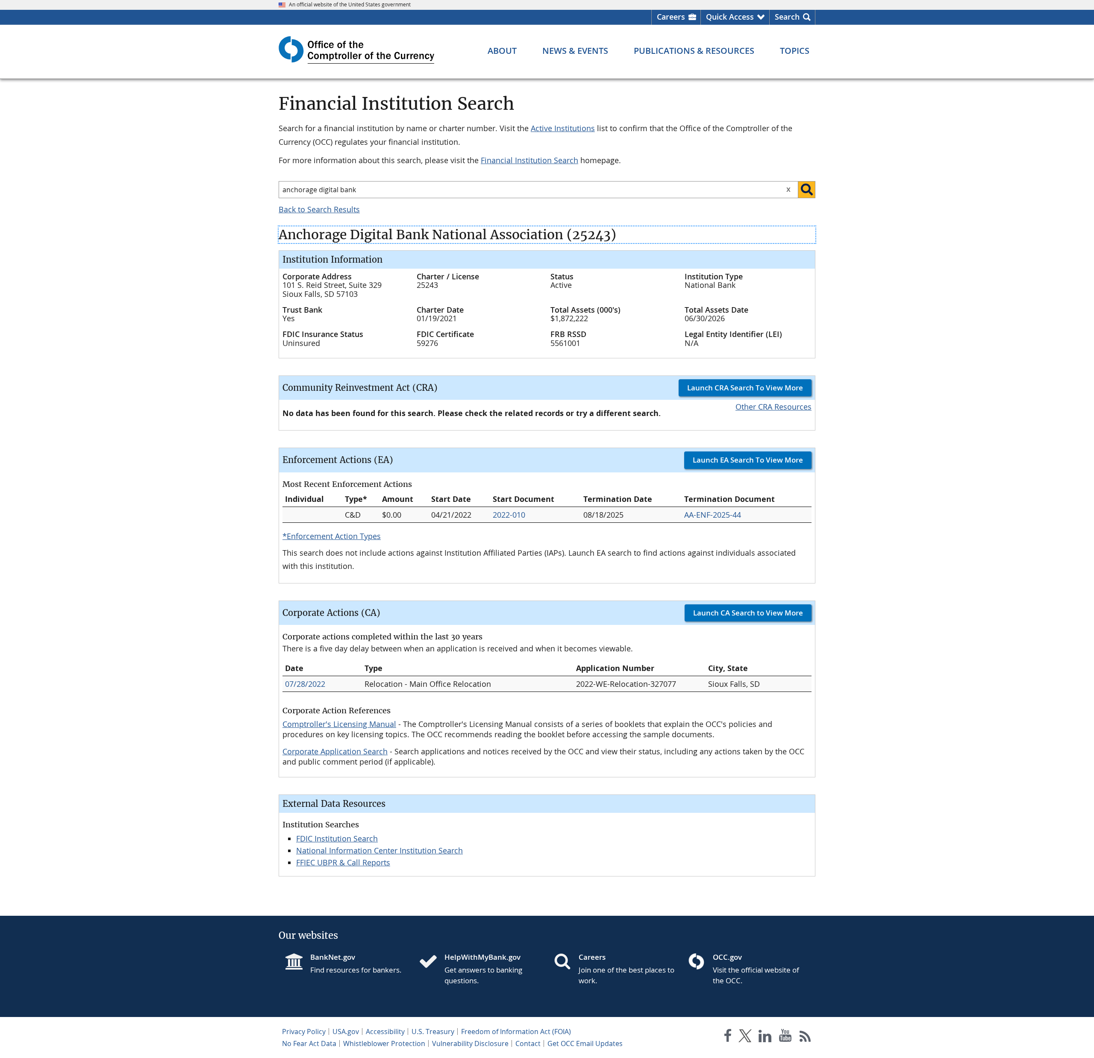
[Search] (806, 189)
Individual (304, 499)
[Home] (432, 962)
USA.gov (345, 1031)
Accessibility (385, 1031)
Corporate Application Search (335, 751)
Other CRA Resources (773, 407)
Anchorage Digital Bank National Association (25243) (447, 235)
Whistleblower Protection (384, 1043)
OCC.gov (727, 957)
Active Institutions (563, 128)
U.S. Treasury (433, 1031)
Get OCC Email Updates (585, 1043)
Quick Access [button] (730, 17)
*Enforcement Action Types (331, 536)
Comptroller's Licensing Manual (339, 724)
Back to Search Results (319, 209)
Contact (528, 1043)
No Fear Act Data (309, 1043)
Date (294, 668)
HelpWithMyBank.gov (482, 957)
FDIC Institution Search (337, 838)
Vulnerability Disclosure (470, 1043)
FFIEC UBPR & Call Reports (343, 862)
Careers (671, 17)
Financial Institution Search (529, 160)
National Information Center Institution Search (379, 850)
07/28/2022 (305, 684)
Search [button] (787, 17)
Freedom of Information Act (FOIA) (516, 1031)
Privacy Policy (304, 1031)
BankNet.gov (332, 957)
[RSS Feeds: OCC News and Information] (805, 1037)
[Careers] (566, 962)
